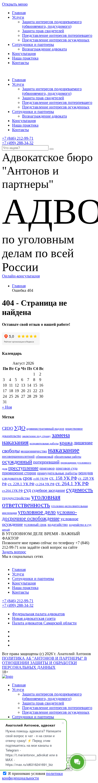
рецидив (85, 473)
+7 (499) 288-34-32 (17, 143)
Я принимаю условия (32, 775)
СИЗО (7, 428)
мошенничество (34, 451)
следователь (12, 478)
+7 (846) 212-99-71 (17, 138)
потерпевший (46, 462)
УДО (19, 428)
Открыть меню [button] (15, 4)
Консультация (24, 53)
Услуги (18, 17)
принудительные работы (57, 473)
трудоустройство (16, 498)
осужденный (17, 462)
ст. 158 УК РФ (63, 478)
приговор (47, 468)
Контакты (20, 63)
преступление (23, 468)
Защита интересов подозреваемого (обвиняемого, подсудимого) (52, 24)
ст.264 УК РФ (45, 484)
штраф (6, 529)
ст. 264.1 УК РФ (72, 483)
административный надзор (45, 428)
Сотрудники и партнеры (33, 44)
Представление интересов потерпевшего (57, 35)
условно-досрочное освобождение (39, 515)
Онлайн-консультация (21, 276)
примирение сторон (19, 473)
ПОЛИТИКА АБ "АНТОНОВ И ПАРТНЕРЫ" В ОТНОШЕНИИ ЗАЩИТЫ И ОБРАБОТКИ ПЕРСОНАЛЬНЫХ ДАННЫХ (44, 663)
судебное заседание (48, 490)
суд (27, 490)
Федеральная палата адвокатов (38, 614)
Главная (19, 13)
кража (66, 442)
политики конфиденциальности (32, 775)
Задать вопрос (14, 552)
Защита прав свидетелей (43, 31)
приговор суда (66, 468)
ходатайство (57, 525)
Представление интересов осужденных (55, 40)
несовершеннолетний (18, 456)
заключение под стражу (36, 436)
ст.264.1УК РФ (12, 490)
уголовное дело (37, 512)
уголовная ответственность (31, 501)
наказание (63, 450)
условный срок (35, 525)
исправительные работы (44, 443)
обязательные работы (67, 456)
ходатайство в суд (80, 525)
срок (27, 478)
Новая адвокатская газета (34, 618)
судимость (79, 489)
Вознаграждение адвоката (44, 49)
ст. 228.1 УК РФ (21, 484)
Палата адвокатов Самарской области (44, 623)
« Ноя (7, 407)
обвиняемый (44, 456)
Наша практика (25, 58)
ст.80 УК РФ (40, 478)
